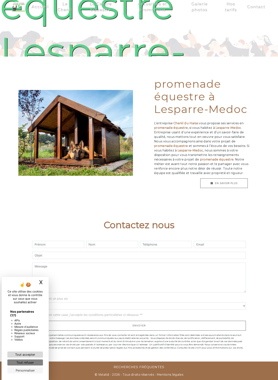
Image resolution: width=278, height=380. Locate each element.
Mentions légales (169, 374)
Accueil (40, 6)
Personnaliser (25, 370)
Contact (256, 6)
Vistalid (103, 374)
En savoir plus (226, 183)
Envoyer (139, 325)
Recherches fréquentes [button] (139, 367)
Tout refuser (25, 362)
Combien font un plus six (50, 298)
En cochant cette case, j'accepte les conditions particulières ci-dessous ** (89, 315)
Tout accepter (25, 354)
